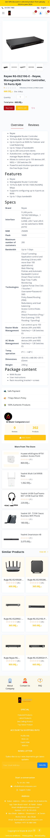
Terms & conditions (12, 835)
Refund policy (40, 835)
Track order (25, 742)
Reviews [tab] (33, 125)
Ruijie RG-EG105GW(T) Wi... (38, 579)
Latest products (25, 718)
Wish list (25, 739)
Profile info (25, 736)
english (43, 8)
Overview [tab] (17, 125)
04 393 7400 (9, 8)
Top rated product (25, 725)
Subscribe (42, 765)
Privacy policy (27, 835)
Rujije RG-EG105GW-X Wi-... (13, 579)
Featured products (25, 715)
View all (42, 552)
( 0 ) (30, 459)
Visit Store (25, 437)
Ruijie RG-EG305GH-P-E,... (37, 658)
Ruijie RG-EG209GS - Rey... (13, 618)
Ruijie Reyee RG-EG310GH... (11, 658)
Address (25, 745)
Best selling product (25, 721)
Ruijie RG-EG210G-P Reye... (36, 618)
